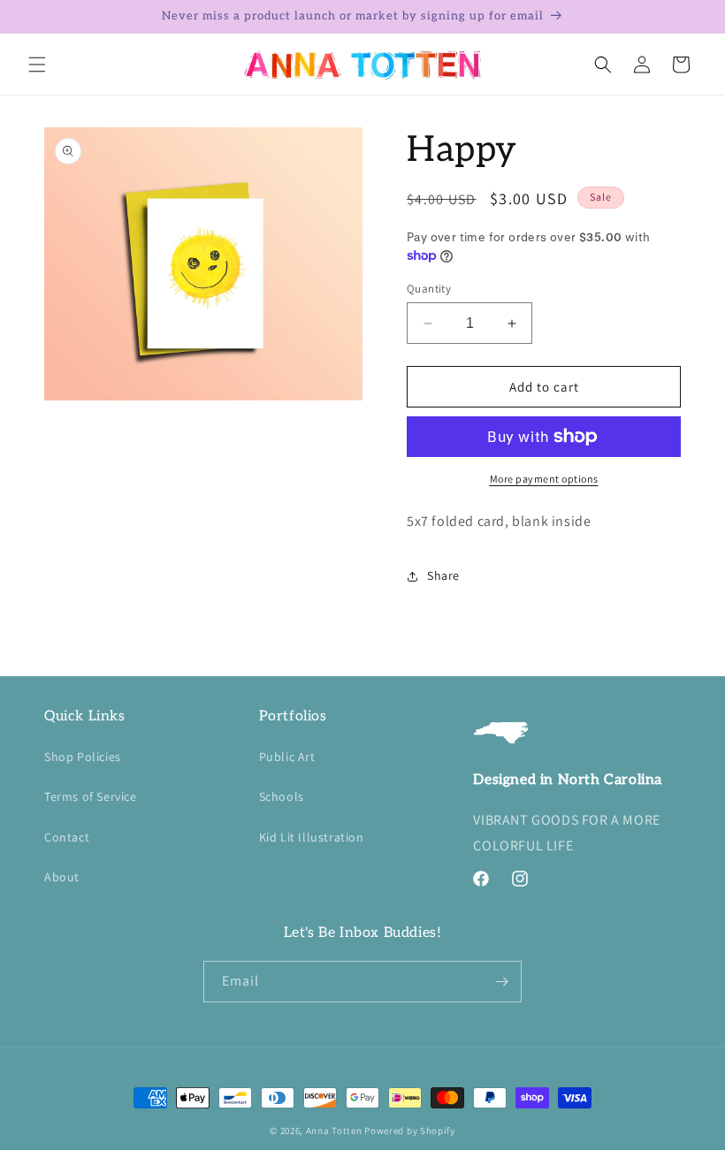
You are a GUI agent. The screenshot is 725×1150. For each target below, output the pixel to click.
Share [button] (443, 575)
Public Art (287, 757)
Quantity (429, 288)
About (62, 877)
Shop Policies (82, 757)
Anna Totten (334, 1130)
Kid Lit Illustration (311, 837)
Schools (281, 796)
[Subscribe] (501, 981)
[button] (37, 64)
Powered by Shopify (409, 1130)
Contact (66, 837)
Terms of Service (90, 796)
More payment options (544, 478)
